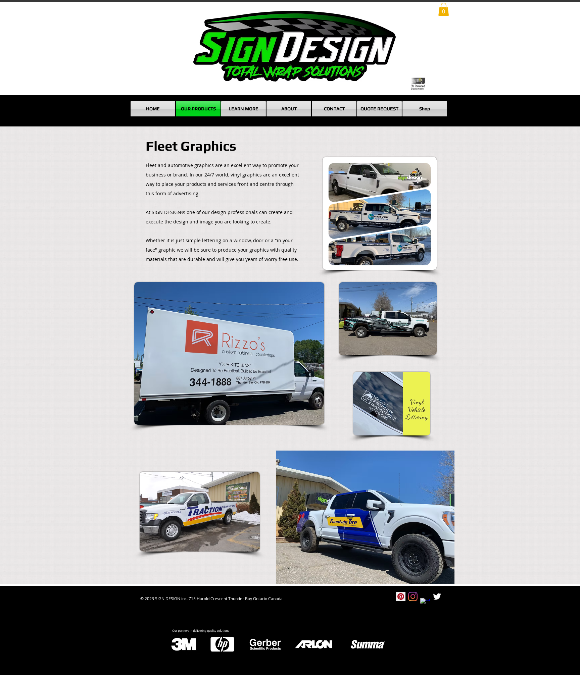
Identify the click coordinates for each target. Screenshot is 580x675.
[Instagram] (413, 596)
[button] (443, 9)
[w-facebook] (425, 603)
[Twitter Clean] (437, 596)
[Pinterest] (400, 596)
